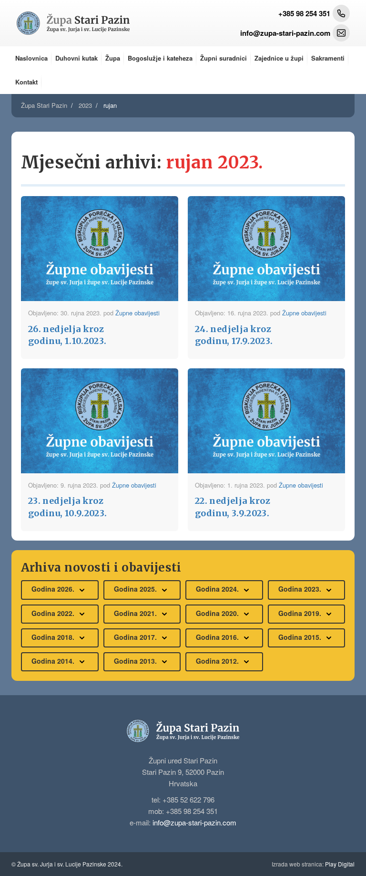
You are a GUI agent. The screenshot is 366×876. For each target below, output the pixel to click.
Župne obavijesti (137, 312)
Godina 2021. (136, 613)
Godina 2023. (300, 589)
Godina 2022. (53, 613)
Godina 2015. (300, 637)
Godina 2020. (218, 613)
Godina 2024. (218, 589)
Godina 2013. (136, 661)
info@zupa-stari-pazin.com (194, 822)
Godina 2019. (300, 613)
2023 (85, 105)
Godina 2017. (136, 637)
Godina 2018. (53, 637)
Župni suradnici (223, 58)
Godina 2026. (53, 589)
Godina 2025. (136, 589)
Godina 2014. (53, 661)
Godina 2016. (218, 637)
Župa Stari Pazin (44, 105)
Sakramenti (328, 58)
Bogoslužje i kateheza (160, 58)
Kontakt (26, 81)
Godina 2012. (218, 661)
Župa (112, 58)
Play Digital (313, 864)
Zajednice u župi (279, 58)
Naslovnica (31, 58)
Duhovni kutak (76, 58)
